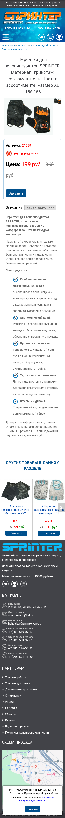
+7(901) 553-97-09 (47, 28)
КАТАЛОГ (23, 45)
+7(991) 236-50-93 (20, 648)
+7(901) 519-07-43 (17, 28)
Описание (14, 207)
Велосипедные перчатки (14, 49)
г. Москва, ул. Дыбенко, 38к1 (27, 607)
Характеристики (40, 207)
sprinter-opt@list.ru (20, 615)
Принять (33, 809)
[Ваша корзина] (50, 37)
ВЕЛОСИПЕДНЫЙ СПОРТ (43, 45)
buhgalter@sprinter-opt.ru (24, 623)
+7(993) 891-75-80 (20, 656)
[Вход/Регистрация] (59, 37)
